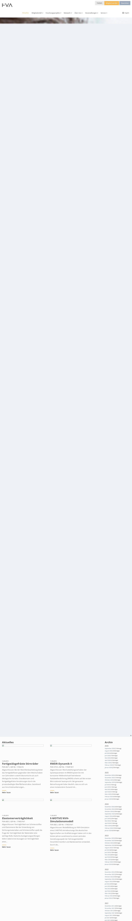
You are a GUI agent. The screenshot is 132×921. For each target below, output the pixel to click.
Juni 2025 (107, 787)
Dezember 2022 (109, 872)
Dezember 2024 (109, 807)
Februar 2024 (109, 828)
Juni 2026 (107, 755)
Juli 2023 (107, 850)
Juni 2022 (107, 886)
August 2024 (108, 816)
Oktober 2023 (109, 843)
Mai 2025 (107, 789)
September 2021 (110, 913)
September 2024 (110, 814)
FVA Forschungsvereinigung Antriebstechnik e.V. (7, 5)
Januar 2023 (108, 864)
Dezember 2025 (109, 775)
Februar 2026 (109, 765)
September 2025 (110, 782)
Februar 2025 (109, 796)
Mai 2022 (107, 889)
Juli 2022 (107, 884)
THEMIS (99, 3)
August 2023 (108, 848)
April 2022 (108, 891)
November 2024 (110, 809)
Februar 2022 (109, 896)
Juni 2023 (107, 852)
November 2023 (110, 840)
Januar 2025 (108, 799)
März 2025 (108, 794)
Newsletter (125, 3)
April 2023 (108, 857)
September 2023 (110, 845)
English (126, 13)
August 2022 (108, 881)
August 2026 (108, 751)
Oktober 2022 (109, 877)
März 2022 (108, 893)
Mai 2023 (107, 855)
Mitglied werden (111, 3)
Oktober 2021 (109, 911)
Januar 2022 (108, 898)
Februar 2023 (109, 862)
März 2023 (108, 859)
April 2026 (108, 760)
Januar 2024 (108, 830)
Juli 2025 (107, 785)
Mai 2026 (107, 758)
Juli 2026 (107, 753)
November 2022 (110, 874)
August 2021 (108, 915)
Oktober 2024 (109, 811)
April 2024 (108, 823)
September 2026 (110, 748)
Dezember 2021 (109, 906)
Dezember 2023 (109, 838)
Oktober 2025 (109, 780)
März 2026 (108, 763)
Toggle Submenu (43, 13)
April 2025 (108, 792)
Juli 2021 (107, 918)
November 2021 (110, 908)
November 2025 (110, 777)
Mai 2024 (107, 821)
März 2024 (108, 826)
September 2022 (110, 879)
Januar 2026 (108, 767)
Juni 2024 (107, 818)
